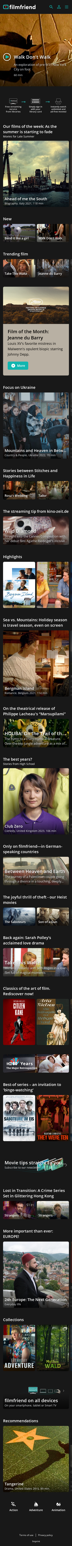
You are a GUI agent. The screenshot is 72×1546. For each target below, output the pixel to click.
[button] (66, 7)
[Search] (51, 7)
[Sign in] (59, 7)
